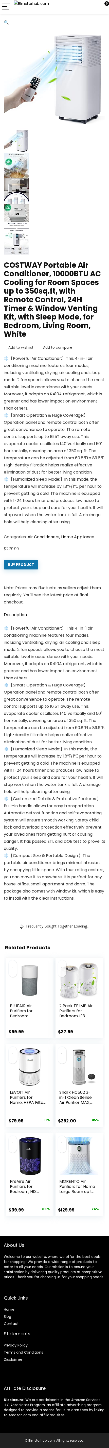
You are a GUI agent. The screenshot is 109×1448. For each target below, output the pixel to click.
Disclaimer (13, 1359)
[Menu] (6, 7)
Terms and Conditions (23, 1352)
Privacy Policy (16, 1345)
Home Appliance (77, 537)
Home (9, 1309)
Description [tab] (15, 615)
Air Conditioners (43, 537)
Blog (7, 1316)
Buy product (21, 564)
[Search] (82, 7)
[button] (6, 22)
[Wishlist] (93, 7)
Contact (11, 1323)
